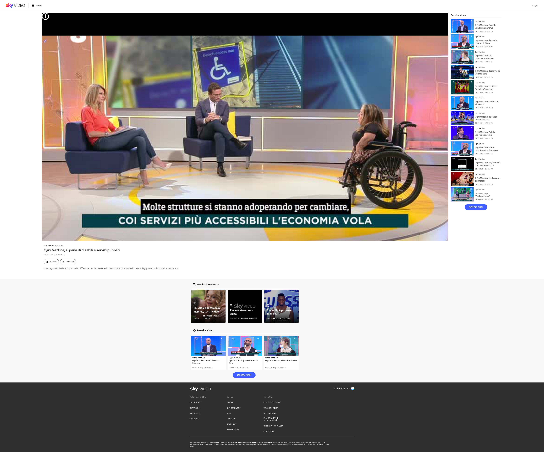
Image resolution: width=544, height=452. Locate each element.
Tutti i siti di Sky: (198, 397)
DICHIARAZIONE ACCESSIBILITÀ (271, 419)
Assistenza (309, 443)
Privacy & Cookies (245, 443)
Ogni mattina (56, 246)
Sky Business (234, 408)
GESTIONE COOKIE (272, 403)
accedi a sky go (341, 389)
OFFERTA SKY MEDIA (273, 426)
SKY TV (230, 403)
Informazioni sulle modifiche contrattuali (267, 443)
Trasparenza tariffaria (296, 443)
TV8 (45, 246)
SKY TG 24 (195, 408)
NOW (229, 413)
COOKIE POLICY (271, 408)
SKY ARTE (194, 419)
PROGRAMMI (233, 429)
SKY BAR (231, 419)
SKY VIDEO (195, 413)
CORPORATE (269, 431)
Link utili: (268, 397)
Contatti (317, 443)
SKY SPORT (195, 403)
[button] (51, 261)
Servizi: (230, 397)
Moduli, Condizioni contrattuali (226, 443)
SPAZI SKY (231, 424)
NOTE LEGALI (270, 413)
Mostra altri (476, 207)
